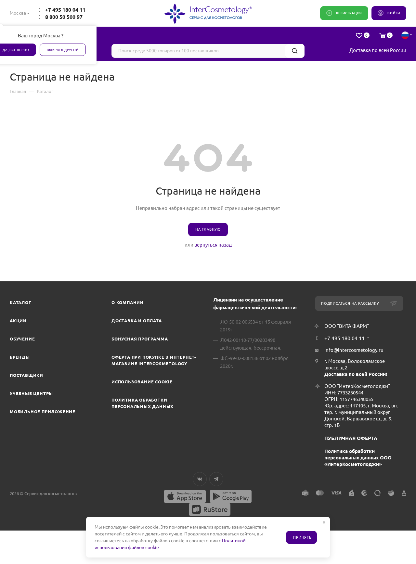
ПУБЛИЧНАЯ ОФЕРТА (350, 438)
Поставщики (26, 375)
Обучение (22, 339)
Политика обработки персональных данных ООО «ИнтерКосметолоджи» (358, 457)
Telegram (216, 479)
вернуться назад (213, 245)
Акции (18, 320)
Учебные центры (31, 393)
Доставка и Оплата (136, 320)
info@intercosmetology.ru (354, 350)
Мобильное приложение (42, 411)
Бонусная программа (139, 339)
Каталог (21, 302)
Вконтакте (200, 479)
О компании (127, 302)
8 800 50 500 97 (64, 17)
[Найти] (295, 51)
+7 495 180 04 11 (65, 10)
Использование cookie (142, 381)
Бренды (20, 357)
